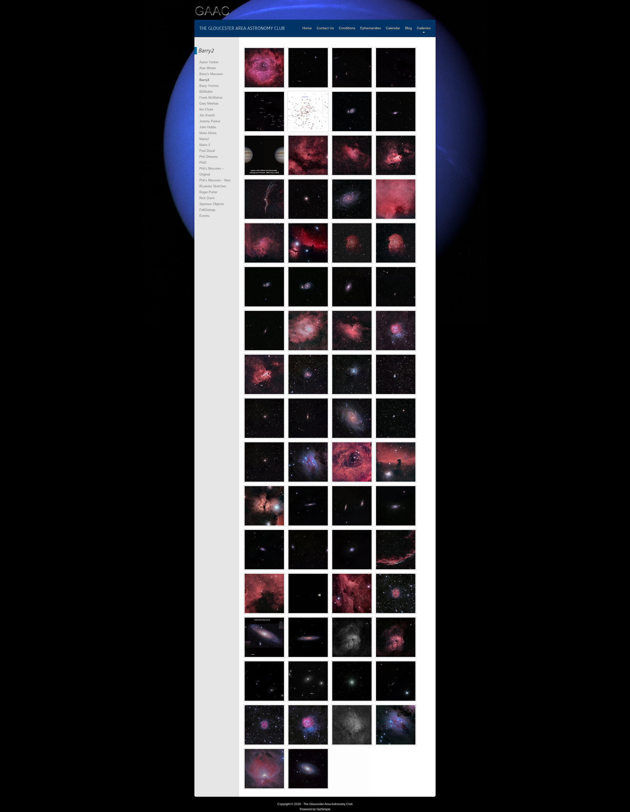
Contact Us (325, 28)
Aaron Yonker (209, 62)
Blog (408, 28)
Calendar (393, 28)
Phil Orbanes (208, 157)
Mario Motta (207, 133)
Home (307, 28)
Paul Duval (207, 151)
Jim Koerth (207, 115)
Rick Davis (207, 198)
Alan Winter (207, 68)
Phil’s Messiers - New (214, 180)
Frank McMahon (210, 97)
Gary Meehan (209, 103)
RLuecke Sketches (212, 186)
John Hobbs (207, 127)
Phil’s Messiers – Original (211, 171)
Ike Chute (206, 109)
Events (204, 216)
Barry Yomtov (209, 86)
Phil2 (202, 162)
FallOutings (207, 210)
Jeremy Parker (209, 121)
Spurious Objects (211, 204)
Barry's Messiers (211, 74)
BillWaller (206, 92)
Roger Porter (208, 192)
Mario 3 (204, 145)
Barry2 (204, 80)
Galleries (424, 28)
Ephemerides (370, 28)
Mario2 (204, 139)
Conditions (347, 28)
